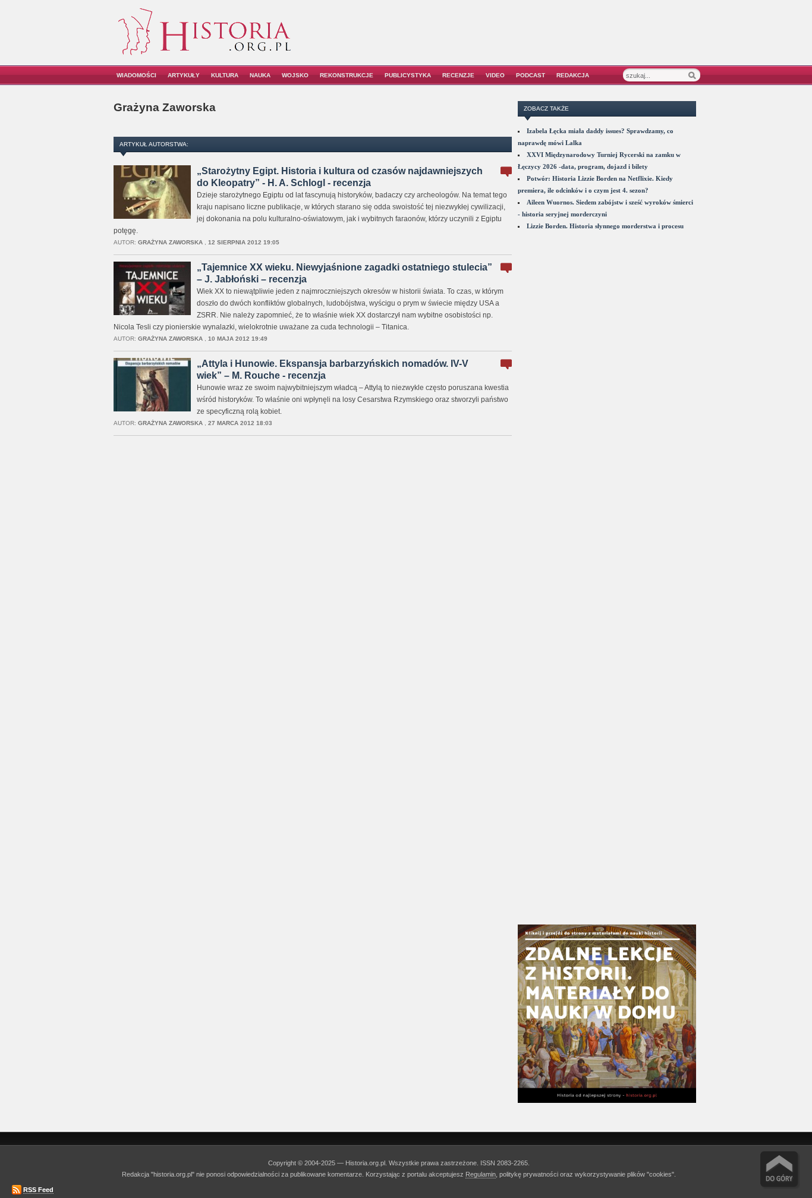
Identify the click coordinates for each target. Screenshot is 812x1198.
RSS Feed (38, 1189)
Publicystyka (408, 75)
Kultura (224, 75)
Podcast (530, 75)
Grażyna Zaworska (170, 242)
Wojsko (295, 75)
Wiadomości (136, 75)
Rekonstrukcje (346, 75)
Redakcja (572, 75)
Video (495, 75)
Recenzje (458, 75)
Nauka (260, 75)
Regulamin (480, 1174)
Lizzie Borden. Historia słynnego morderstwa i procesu (605, 225)
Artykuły (184, 75)
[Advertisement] (564, 40)
